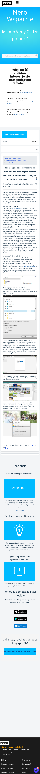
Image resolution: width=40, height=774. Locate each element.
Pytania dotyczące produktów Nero (16, 160)
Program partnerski (8, 772)
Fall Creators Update (16, 208)
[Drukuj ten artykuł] (36, 178)
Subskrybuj (6, 754)
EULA (24, 772)
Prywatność (26, 764)
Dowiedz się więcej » (26, 92)
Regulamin (26, 768)
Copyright (26, 760)
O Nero (3, 760)
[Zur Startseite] (8, 3)
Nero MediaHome (11, 163)
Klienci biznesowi (7, 768)
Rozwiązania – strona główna (12, 158)
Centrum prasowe (7, 764)
